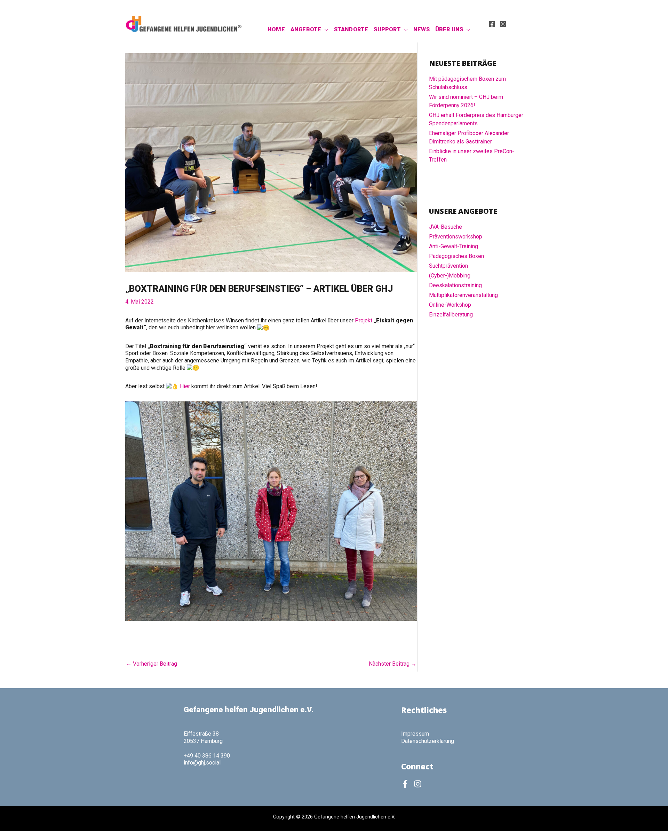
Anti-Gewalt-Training (453, 246)
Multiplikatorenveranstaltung (463, 295)
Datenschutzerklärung (427, 741)
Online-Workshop (450, 304)
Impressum (415, 733)
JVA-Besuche (445, 227)
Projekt (364, 320)
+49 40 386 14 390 (207, 755)
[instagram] (419, 784)
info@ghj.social (202, 762)
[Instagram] (503, 24)
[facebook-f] (406, 784)
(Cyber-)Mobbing (449, 275)
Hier (185, 386)
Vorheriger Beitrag (151, 663)
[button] (324, 29)
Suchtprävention (448, 265)
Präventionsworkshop (455, 236)
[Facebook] (491, 24)
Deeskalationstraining (455, 285)
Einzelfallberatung (451, 314)
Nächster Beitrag (392, 663)
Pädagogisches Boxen (456, 256)
